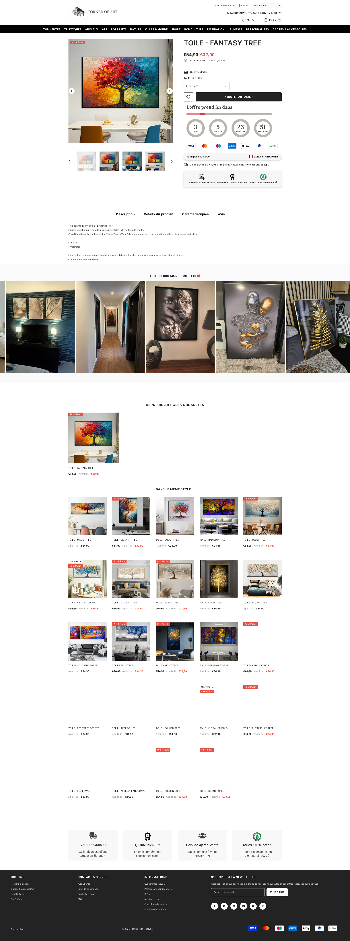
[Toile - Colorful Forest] (87, 641)
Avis (221, 214)
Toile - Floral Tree (255, 602)
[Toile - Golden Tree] (175, 704)
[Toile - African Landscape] (131, 767)
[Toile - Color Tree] (175, 516)
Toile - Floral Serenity (214, 728)
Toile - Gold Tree (210, 602)
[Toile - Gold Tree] (219, 579)
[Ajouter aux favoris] (188, 96)
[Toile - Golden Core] (175, 767)
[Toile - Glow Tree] (262, 516)
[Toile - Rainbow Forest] (219, 641)
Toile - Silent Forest (213, 791)
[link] (93, 845)
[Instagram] (224, 906)
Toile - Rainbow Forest (214, 665)
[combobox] (264, 5)
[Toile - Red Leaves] (87, 767)
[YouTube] (253, 906)
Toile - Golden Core (168, 791)
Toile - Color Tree (167, 539)
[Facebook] (214, 906)
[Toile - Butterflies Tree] (262, 704)
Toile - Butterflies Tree (258, 728)
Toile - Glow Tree (254, 539)
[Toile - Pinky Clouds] (262, 641)
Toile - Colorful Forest (83, 665)
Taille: (193, 78)
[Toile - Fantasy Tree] (93, 438)
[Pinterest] (233, 906)
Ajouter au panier (239, 96)
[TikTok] (243, 906)
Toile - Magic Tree (79, 539)
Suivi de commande (224, 5)
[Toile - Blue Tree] (131, 641)
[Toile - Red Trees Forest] (87, 704)
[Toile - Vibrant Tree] (131, 516)
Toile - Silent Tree (167, 602)
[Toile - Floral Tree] (262, 579)
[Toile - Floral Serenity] (219, 704)
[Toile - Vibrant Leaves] (87, 579)
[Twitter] (262, 906)
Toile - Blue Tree (122, 665)
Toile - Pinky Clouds (256, 665)
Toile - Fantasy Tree (81, 468)
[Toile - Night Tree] (175, 641)
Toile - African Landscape (128, 791)
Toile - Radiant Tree (124, 602)
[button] (71, 91)
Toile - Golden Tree (168, 728)
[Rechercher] (267, 5)
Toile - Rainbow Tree (212, 539)
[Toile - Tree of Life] (131, 704)
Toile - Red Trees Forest (83, 728)
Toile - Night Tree (167, 665)
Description (125, 214)
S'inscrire (277, 892)
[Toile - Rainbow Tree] (219, 516)
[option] (120, 91)
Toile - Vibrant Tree (124, 539)
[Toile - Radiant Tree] (131, 579)
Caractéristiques (195, 214)
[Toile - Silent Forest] (219, 767)
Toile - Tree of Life (123, 728)
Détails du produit (158, 214)
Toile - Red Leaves (79, 791)
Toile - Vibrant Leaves (82, 602)
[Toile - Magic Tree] (87, 516)
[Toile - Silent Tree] (175, 579)
